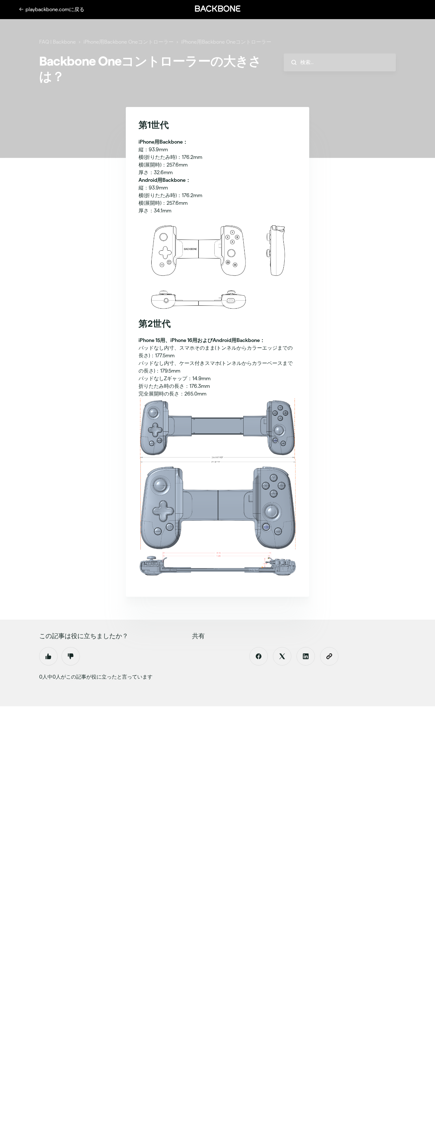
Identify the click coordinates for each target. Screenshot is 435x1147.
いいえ (70, 656)
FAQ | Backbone (57, 42)
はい (48, 656)
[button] (217, 8)
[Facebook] (258, 656)
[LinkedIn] (306, 656)
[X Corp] (282, 656)
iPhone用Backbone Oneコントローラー (128, 42)
